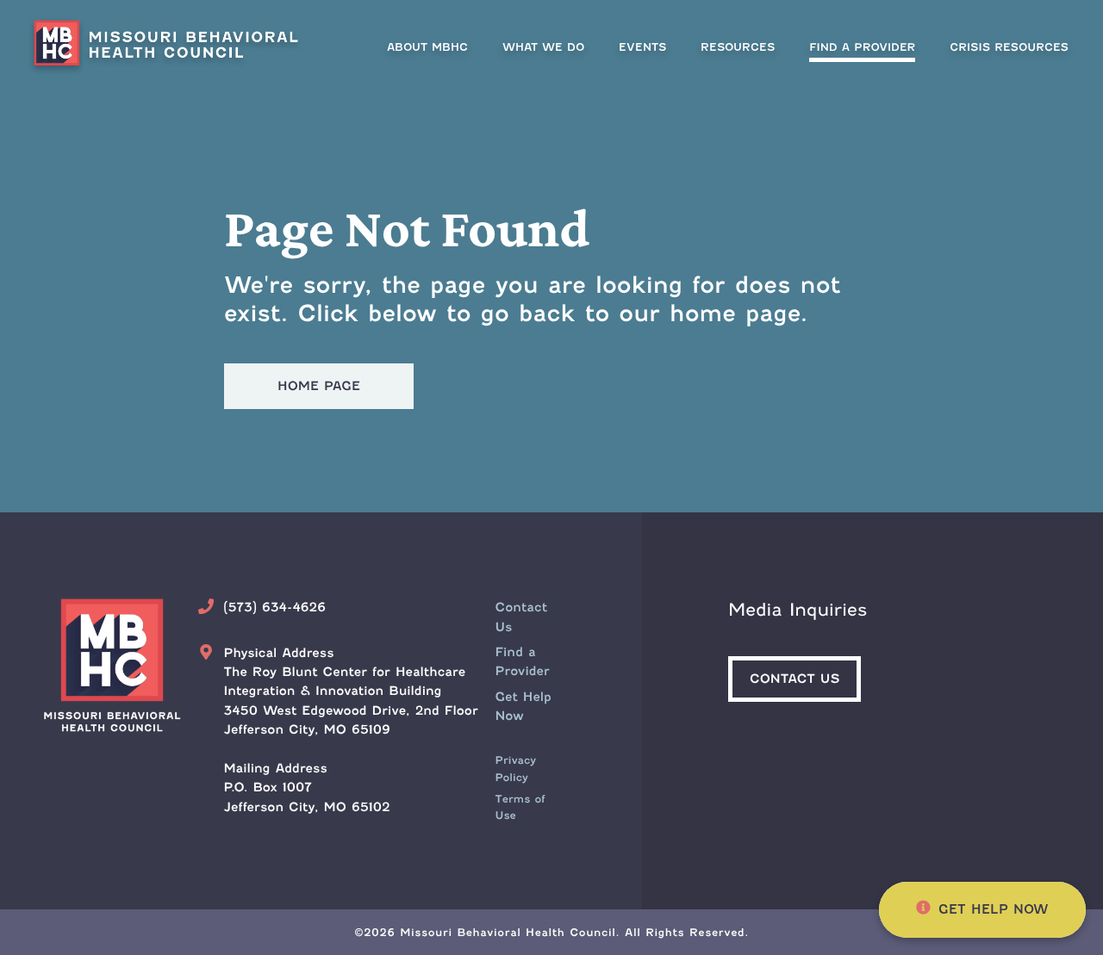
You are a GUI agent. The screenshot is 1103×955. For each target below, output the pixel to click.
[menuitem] (862, 47)
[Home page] (172, 46)
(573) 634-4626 (274, 608)
